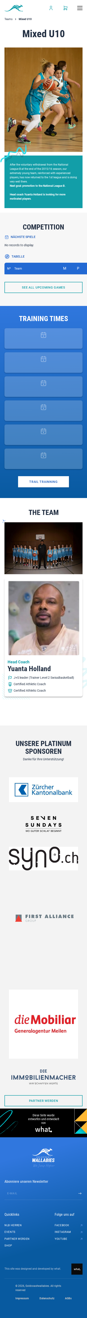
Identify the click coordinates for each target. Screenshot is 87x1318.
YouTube (61, 1238)
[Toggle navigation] (80, 8)
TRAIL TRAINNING (43, 482)
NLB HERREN (13, 1225)
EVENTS (9, 1232)
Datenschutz (46, 1298)
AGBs (68, 1298)
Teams (8, 19)
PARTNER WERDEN (17, 1238)
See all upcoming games (43, 287)
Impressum (22, 1298)
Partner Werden (43, 1101)
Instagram (63, 1232)
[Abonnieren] (80, 1193)
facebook (62, 1225)
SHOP (8, 1245)
